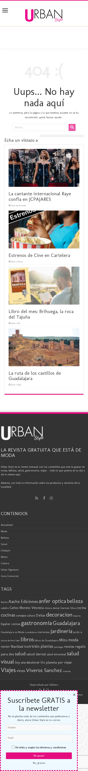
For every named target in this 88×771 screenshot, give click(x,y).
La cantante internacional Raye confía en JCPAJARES (40, 196)
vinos (21, 670)
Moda (4, 531)
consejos (21, 615)
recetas (69, 646)
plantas (47, 646)
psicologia (58, 646)
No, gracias (39, 762)
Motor (4, 556)
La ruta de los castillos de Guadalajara (35, 375)
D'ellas (40, 615)
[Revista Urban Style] (44, 14)
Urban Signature (10, 569)
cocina (81, 608)
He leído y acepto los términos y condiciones (40, 747)
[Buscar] (72, 127)
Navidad (17, 646)
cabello (5, 608)
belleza (75, 601)
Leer (18, 640)
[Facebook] (44, 498)
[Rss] (36, 498)
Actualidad (7, 524)
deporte (77, 615)
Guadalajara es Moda (12, 632)
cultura (31, 615)
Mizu (63, 640)
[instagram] (51, 498)
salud (20, 654)
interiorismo (44, 632)
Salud (4, 544)
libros (27, 639)
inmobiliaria (31, 632)
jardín (76, 632)
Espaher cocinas (10, 624)
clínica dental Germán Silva (60, 608)
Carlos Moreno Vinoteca (27, 608)
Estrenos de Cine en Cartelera (39, 255)
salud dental (36, 654)
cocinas (8, 615)
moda (73, 640)
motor (5, 646)
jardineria (61, 631)
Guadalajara (66, 623)
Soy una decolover (27, 662)
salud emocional (56, 654)
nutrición (32, 646)
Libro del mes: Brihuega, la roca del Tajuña (41, 314)
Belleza (5, 537)
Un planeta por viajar (56, 662)
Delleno (54, 684)
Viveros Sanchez (44, 670)
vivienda (67, 671)
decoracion (59, 614)
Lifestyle (5, 550)
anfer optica (52, 601)
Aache (4, 602)
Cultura (5, 563)
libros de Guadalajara (46, 640)
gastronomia (36, 622)
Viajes (8, 669)
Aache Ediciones (23, 601)
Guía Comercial (10, 576)
